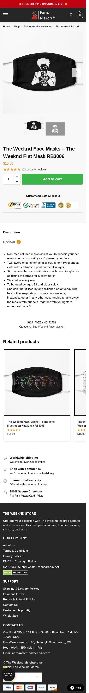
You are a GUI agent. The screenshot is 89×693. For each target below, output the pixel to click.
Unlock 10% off (8, 674)
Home (6, 26)
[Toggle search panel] (71, 15)
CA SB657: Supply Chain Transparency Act (31, 566)
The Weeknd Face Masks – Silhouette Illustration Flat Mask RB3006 (31, 423)
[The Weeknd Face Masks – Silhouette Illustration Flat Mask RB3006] (37, 382)
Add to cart (52, 179)
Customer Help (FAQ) (17, 610)
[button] (79, 15)
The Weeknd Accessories (38, 26)
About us (9, 545)
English (19, 677)
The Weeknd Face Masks (70, 26)
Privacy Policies (13, 556)
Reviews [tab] (11, 242)
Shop (17, 26)
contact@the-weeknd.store (31, 653)
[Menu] (9, 15)
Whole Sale (10, 615)
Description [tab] (11, 232)
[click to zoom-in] (44, 72)
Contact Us (10, 604)
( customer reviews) (34, 169)
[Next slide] (76, 72)
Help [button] (78, 687)
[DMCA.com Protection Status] (43, 572)
